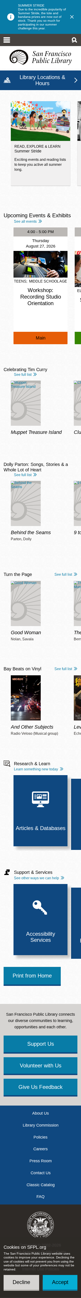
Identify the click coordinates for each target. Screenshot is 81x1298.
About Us (40, 1113)
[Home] (40, 57)
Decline (21, 1282)
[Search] (74, 40)
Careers (40, 1149)
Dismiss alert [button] (72, 17)
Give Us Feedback (40, 1087)
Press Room (40, 1161)
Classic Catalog (41, 1185)
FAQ (40, 1196)
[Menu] (7, 40)
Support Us (40, 1044)
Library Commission (40, 1125)
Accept (60, 1282)
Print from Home (32, 976)
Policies (40, 1137)
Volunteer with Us (40, 1065)
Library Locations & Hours (42, 80)
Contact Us (41, 1173)
